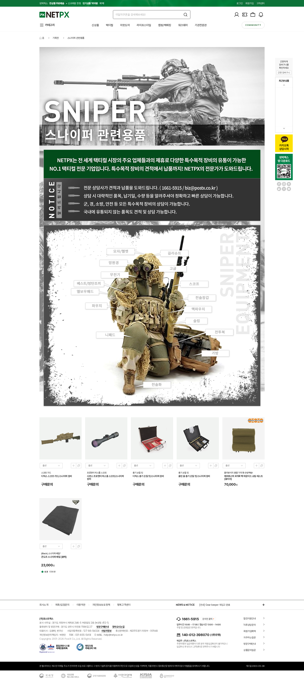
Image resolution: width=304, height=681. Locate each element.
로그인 (239, 3)
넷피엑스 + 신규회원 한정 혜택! (71, 3)
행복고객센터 (124, 604)
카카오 (289, 184)
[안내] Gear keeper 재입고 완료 (214, 604)
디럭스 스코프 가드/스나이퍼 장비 (56, 476)
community (253, 25)
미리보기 (73, 465)
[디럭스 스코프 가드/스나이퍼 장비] (60, 438)
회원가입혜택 (249, 631)
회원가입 (249, 3)
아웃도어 (125, 25)
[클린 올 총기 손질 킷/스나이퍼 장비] (198, 438)
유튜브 (284, 189)
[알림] (261, 14)
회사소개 (43, 604)
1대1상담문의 (249, 624)
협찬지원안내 (249, 618)
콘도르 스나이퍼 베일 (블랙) (54, 556)
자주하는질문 (249, 637)
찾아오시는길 (118, 626)
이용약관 (81, 604)
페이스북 (279, 184)
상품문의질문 (249, 650)
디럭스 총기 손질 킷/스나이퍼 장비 (148, 476)
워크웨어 (183, 25)
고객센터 (260, 3)
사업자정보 (106, 630)
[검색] (185, 14)
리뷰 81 (52, 571)
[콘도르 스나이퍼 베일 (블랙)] (60, 519)
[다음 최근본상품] (284, 128)
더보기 (262, 605)
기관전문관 (201, 25)
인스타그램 (284, 184)
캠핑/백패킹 (164, 25)
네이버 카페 (279, 189)
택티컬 (109, 25)
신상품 (95, 25)
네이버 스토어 (289, 189)
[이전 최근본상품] (284, 85)
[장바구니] (253, 14)
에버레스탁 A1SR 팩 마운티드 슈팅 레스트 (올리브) (243, 477)
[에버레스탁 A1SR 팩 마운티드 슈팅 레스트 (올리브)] (243, 438)
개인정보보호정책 (101, 604)
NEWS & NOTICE (185, 604)
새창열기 (78, 465)
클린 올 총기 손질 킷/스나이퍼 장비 (194, 476)
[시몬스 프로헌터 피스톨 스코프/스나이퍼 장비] (106, 438)
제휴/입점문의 (62, 604)
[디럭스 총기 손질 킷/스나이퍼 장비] (152, 438)
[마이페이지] (236, 14)
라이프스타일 (144, 25)
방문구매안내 (102, 626)
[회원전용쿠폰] (245, 14)
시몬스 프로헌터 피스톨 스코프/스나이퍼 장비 (105, 477)
